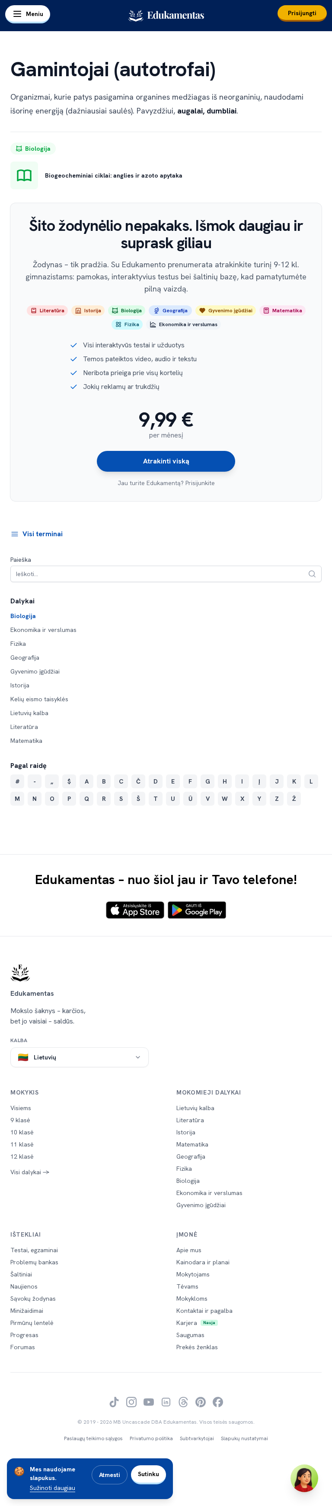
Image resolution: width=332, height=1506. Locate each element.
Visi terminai (42, 533)
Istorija (19, 685)
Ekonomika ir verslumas (43, 630)
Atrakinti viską (166, 461)
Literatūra (24, 727)
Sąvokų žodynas (33, 1298)
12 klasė (22, 1156)
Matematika (26, 741)
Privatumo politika (151, 1438)
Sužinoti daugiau (52, 1488)
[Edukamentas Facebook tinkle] (218, 1402)
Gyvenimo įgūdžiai (35, 671)
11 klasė (22, 1144)
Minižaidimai (26, 1311)
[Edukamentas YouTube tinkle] (149, 1402)
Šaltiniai (21, 1274)
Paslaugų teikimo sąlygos (93, 1438)
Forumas (22, 1347)
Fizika (18, 644)
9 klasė (20, 1120)
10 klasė (22, 1132)
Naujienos (24, 1286)
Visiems (20, 1108)
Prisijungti (302, 13)
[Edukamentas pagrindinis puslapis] (166, 972)
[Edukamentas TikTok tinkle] (114, 1402)
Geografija (24, 657)
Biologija (23, 616)
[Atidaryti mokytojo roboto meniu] (304, 1478)
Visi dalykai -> (29, 1172)
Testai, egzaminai (34, 1250)
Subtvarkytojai (197, 1438)
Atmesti (109, 1475)
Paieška (20, 560)
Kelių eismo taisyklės (39, 699)
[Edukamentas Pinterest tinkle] (200, 1402)
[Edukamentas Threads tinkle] (183, 1402)
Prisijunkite (200, 483)
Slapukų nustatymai (244, 1438)
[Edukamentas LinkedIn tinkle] (166, 1402)
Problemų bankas (34, 1262)
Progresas (24, 1335)
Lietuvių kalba (29, 713)
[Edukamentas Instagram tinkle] (131, 1402)
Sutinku (148, 1474)
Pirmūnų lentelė (32, 1323)
